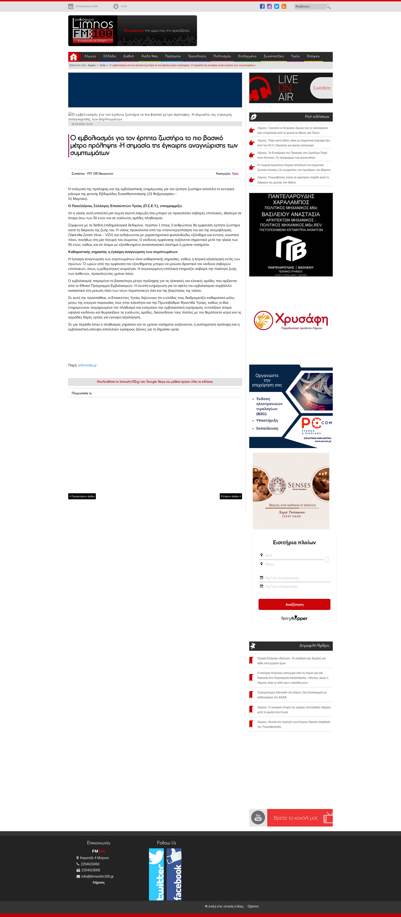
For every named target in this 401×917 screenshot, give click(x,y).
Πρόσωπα (173, 56)
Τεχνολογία (197, 56)
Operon (253, 906)
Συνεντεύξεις (274, 56)
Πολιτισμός (222, 56)
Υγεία (295, 56)
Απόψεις (313, 56)
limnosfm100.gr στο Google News (142, 382)
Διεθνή (128, 56)
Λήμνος (90, 56)
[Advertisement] (268, 29)
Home (74, 57)
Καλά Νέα (150, 56)
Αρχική (91, 65)
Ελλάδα (109, 56)
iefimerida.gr (87, 365)
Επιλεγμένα (247, 56)
